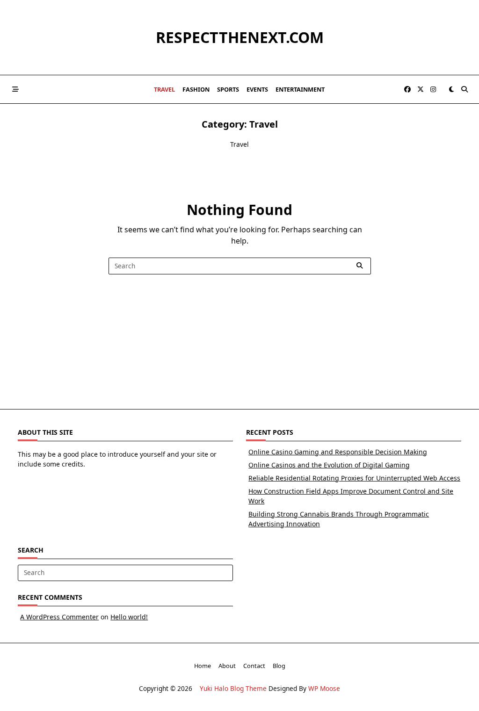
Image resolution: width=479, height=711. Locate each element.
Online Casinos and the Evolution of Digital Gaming (329, 464)
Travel (164, 89)
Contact (254, 665)
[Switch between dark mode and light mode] (451, 89)
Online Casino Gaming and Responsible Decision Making (337, 451)
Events (257, 89)
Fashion (196, 89)
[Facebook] (407, 89)
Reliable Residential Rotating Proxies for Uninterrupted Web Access (354, 478)
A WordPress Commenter (59, 616)
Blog (279, 665)
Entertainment (300, 89)
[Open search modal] (464, 89)
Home (202, 665)
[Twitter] (420, 89)
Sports (228, 89)
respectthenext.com (240, 37)
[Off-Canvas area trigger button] (15, 89)
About (227, 665)
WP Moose (324, 688)
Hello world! (129, 616)
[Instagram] (433, 89)
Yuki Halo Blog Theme (233, 688)
